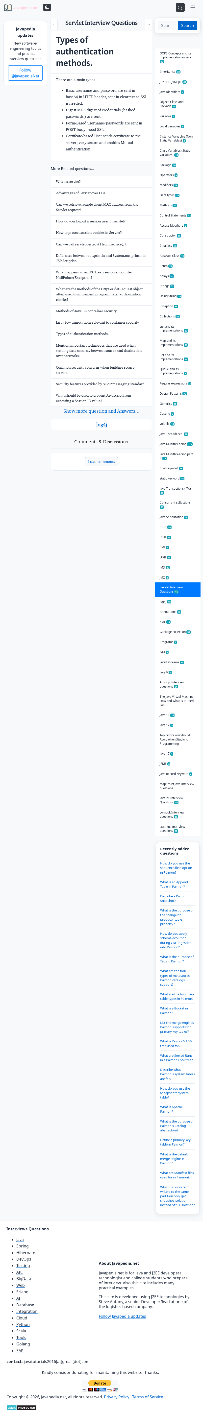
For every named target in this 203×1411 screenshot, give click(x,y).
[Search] (180, 7)
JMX (164, 577)
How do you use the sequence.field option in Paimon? (176, 867)
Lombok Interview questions (172, 814)
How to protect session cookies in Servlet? (89, 232)
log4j (101, 425)
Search (187, 25)
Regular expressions (175, 383)
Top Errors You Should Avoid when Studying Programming (175, 739)
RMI (164, 547)
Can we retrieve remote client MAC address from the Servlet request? (97, 207)
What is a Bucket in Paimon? (174, 1010)
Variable (167, 116)
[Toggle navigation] (193, 7)
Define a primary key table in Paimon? (175, 1142)
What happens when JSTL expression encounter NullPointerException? (94, 275)
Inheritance (170, 72)
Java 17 (166, 753)
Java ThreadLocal (173, 434)
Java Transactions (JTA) (175, 490)
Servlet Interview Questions (171, 589)
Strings (167, 286)
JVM (164, 652)
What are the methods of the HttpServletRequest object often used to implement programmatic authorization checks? (99, 294)
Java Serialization (173, 517)
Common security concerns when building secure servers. (95, 370)
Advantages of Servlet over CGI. (81, 193)
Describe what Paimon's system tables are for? (177, 1074)
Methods (168, 205)
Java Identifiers (171, 92)
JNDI (165, 537)
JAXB (165, 557)
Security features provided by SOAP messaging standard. (101, 384)
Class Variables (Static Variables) (175, 152)
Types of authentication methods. (82, 334)
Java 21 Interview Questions (171, 800)
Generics (168, 404)
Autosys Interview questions (172, 684)
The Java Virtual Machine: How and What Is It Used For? (177, 700)
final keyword (171, 468)
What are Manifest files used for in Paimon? (177, 1175)
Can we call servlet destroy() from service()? (91, 244)
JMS (164, 567)
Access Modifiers (173, 225)
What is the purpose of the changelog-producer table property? (177, 917)
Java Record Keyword (175, 774)
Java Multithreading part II (176, 456)
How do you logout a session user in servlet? (91, 221)
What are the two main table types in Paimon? (177, 996)
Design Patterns (173, 393)
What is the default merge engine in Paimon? (174, 1158)
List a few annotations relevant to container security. (98, 322)
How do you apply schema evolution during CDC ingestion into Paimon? (176, 940)
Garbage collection (175, 632)
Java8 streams (171, 662)
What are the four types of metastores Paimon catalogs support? (175, 978)
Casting (166, 413)
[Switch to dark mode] (47, 7)
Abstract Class (172, 256)
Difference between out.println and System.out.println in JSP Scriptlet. (101, 258)
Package (168, 165)
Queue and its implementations (173, 371)
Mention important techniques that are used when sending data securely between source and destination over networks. (99, 350)
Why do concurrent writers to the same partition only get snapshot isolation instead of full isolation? (177, 1196)
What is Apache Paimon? (171, 1109)
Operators (168, 175)
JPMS (165, 764)
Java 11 (167, 715)
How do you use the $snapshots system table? (175, 1093)
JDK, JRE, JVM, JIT (173, 82)
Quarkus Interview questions (172, 829)
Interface (168, 245)
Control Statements (175, 215)
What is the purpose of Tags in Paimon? (177, 959)
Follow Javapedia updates (122, 1316)
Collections (169, 316)
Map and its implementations (173, 342)
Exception (168, 306)
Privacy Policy (116, 1397)
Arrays (166, 276)
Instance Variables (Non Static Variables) (176, 138)
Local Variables (171, 126)
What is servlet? (68, 181)
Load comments (101, 461)
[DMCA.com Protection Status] (21, 1407)
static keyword (172, 478)
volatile (167, 424)
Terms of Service (147, 1397)
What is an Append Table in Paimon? (174, 884)
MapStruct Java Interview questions (177, 786)
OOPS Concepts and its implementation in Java (175, 57)
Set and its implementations (173, 357)
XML (165, 622)
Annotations (170, 612)
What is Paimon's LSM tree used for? (176, 1043)
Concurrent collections (175, 505)
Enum (166, 266)
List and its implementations (173, 328)
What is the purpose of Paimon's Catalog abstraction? (177, 1125)
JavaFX (166, 672)
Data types (169, 195)
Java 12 (166, 725)
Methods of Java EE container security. (86, 311)
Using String (170, 296)
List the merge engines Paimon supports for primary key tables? (177, 1027)
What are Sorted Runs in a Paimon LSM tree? (176, 1057)
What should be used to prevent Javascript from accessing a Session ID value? (93, 398)
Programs (168, 642)
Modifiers (168, 185)
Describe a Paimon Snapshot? (173, 898)
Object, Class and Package (171, 104)
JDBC (165, 527)
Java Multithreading (176, 444)
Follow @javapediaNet (25, 73)
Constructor (170, 235)
